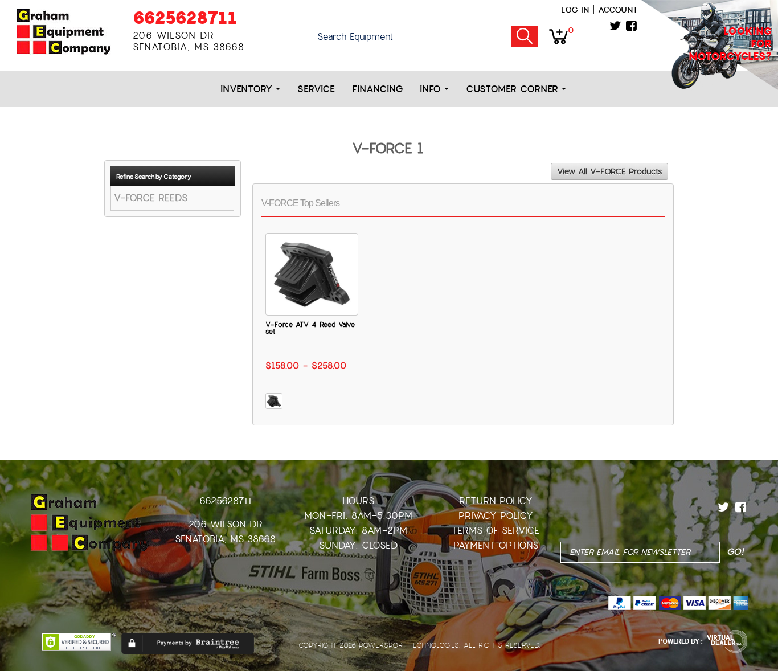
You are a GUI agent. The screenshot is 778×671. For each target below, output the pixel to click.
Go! (524, 36)
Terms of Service (495, 531)
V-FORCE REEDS (150, 198)
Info (432, 89)
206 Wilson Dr (226, 524)
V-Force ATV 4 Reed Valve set (310, 328)
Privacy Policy (495, 516)
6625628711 (185, 18)
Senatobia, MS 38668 (225, 539)
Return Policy (496, 501)
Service (316, 89)
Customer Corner (514, 89)
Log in (575, 10)
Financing (377, 89)
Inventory (248, 89)
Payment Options (495, 545)
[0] (558, 36)
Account (618, 10)
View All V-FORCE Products (609, 171)
